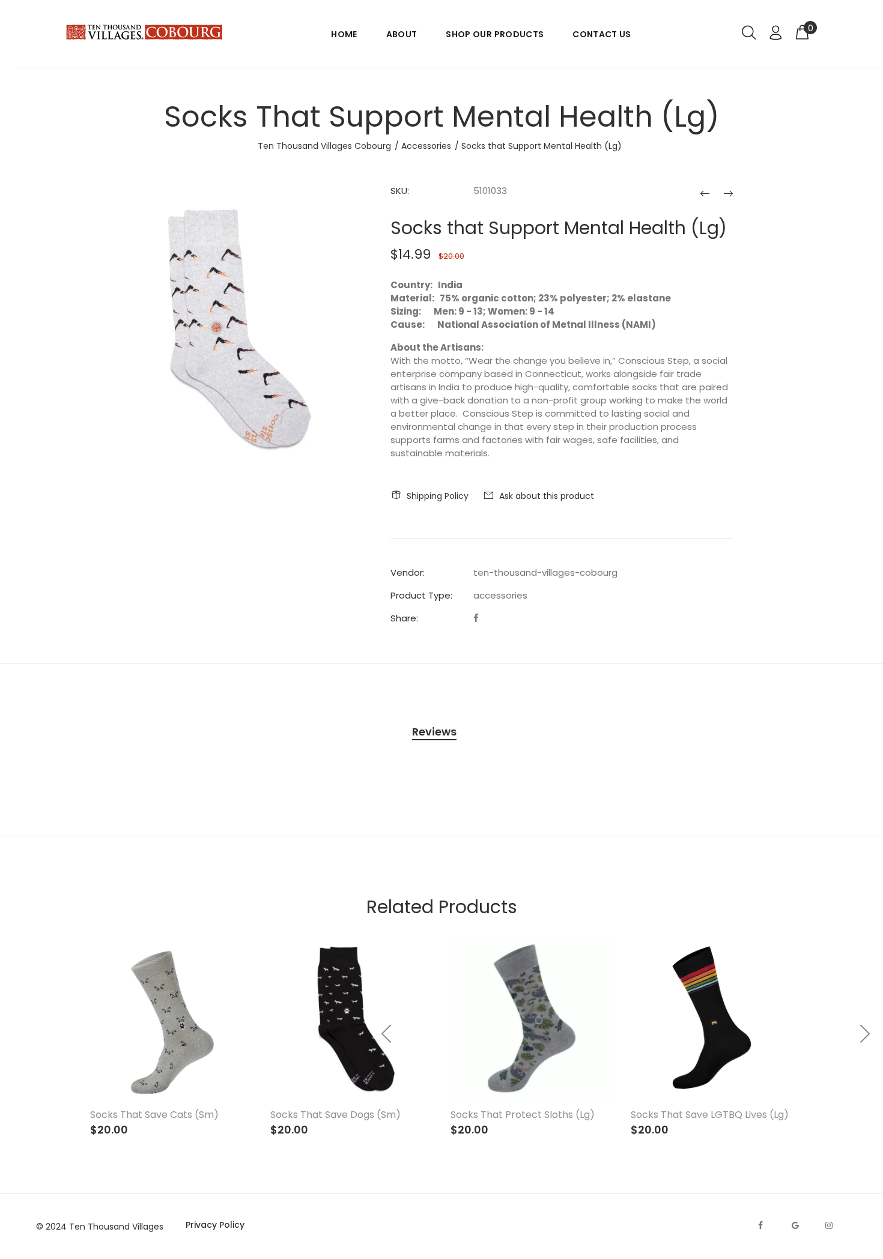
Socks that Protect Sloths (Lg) (523, 1115)
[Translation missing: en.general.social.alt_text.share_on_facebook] (476, 618)
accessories (500, 595)
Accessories (426, 146)
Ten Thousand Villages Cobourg (324, 146)
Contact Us (601, 34)
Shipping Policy (438, 496)
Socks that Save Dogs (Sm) (335, 1115)
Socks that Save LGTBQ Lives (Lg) (710, 1115)
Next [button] (864, 1033)
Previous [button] (387, 1033)
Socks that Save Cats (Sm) (154, 1115)
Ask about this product (546, 496)
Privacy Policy (215, 1225)
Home (344, 34)
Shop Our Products (495, 34)
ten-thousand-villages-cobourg (545, 572)
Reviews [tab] (434, 731)
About (401, 34)
